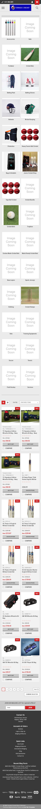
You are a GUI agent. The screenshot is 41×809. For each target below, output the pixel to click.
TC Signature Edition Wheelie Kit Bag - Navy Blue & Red (10, 433)
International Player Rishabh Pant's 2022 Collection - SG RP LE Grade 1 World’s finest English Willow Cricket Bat (20, 778)
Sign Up (23, 731)
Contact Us (20, 756)
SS (22, 473)
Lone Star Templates (29, 807)
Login (17, 731)
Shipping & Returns (20, 734)
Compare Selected (32, 694)
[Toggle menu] (3, 7)
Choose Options (30, 490)
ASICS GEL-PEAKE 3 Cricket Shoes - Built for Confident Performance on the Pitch (20, 767)
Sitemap (22, 805)
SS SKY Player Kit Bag (29, 662)
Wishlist (20, 729)
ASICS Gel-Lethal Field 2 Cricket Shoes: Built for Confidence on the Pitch (20, 771)
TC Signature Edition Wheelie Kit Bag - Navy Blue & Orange (10, 479)
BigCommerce (13, 807)
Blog (20, 751)
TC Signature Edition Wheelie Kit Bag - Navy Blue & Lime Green (29, 433)
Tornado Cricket (7, 427)
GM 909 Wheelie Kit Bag (30, 616)
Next (35, 689)
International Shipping (20, 749)
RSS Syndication (20, 753)
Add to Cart (11, 444)
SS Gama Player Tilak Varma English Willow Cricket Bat (29, 479)
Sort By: (15, 402)
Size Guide (20, 744)
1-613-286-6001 (8, 2)
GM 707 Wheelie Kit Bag (10, 662)
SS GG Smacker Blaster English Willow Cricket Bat (29, 572)
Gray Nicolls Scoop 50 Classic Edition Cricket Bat (20, 774)
